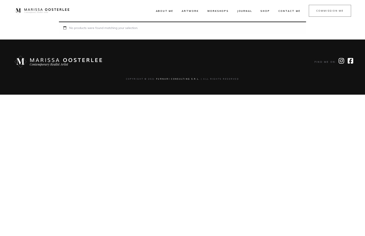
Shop (265, 11)
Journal (244, 11)
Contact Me (289, 11)
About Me (164, 11)
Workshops (218, 11)
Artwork (190, 11)
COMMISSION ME (330, 10)
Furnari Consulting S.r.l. (178, 79)
